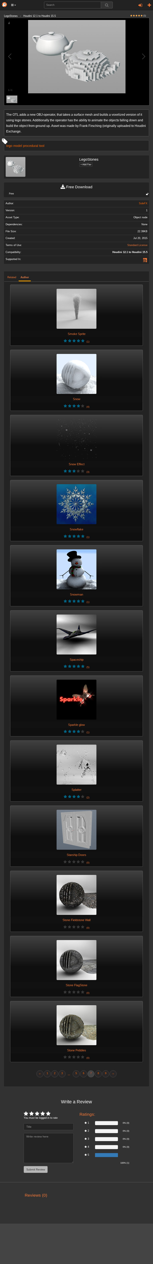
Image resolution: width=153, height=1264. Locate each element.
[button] (13, 5)
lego (9, 145)
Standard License (137, 245)
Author (25, 277)
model (17, 145)
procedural (30, 145)
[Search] (107, 5)
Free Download (78, 187)
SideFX (143, 203)
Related (11, 277)
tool (41, 145)
